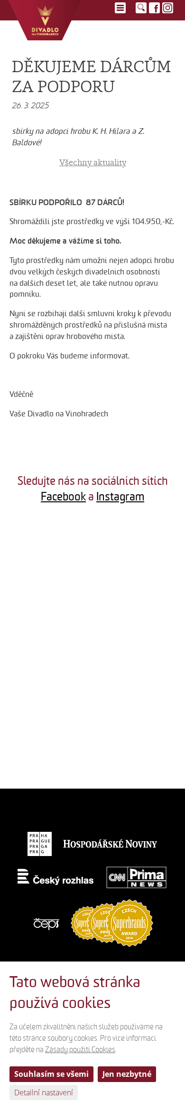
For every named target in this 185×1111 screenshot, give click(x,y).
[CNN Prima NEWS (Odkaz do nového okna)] (137, 877)
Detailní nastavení (43, 1092)
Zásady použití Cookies (80, 1050)
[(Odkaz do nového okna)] (46, 557)
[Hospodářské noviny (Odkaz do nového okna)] (110, 843)
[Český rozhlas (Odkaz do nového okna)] (56, 877)
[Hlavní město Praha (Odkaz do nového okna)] (39, 843)
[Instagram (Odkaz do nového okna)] (167, 7)
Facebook (63, 497)
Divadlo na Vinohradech (45, 20)
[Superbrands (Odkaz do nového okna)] (112, 922)
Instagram (120, 497)
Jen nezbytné (126, 1074)
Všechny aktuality (92, 162)
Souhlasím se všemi (51, 1074)
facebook (154, 7)
